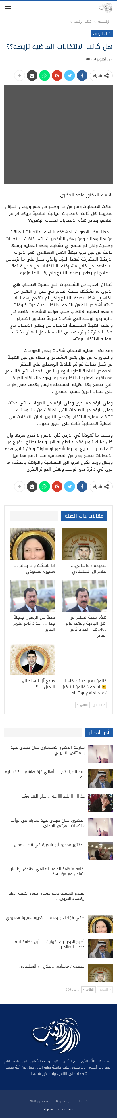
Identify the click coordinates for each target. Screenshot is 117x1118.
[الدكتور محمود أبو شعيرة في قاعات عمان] (100, 851)
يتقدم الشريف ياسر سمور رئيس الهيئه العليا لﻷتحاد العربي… (46, 896)
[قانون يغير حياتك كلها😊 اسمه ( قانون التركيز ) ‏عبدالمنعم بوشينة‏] (84, 660)
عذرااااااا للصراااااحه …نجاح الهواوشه (53, 796)
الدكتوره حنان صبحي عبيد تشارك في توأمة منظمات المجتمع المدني (47, 823)
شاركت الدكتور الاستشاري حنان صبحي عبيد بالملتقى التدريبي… (48, 750)
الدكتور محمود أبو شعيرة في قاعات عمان (49, 845)
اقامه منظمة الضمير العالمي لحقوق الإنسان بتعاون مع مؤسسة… (47, 871)
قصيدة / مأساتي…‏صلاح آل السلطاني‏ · (50, 966)
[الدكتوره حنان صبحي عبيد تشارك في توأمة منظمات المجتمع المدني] (100, 827)
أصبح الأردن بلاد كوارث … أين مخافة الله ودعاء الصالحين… (50, 944)
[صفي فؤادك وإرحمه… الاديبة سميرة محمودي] (100, 924)
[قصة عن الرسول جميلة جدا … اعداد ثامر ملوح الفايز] (32, 596)
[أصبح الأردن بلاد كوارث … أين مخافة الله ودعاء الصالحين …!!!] (100, 948)
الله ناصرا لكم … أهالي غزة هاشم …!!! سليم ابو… (45, 774)
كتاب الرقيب (102, 34)
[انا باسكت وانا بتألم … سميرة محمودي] (32, 544)
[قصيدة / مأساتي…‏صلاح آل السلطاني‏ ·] (84, 544)
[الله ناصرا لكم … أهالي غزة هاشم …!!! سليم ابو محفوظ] (100, 778)
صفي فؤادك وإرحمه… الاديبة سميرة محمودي (45, 918)
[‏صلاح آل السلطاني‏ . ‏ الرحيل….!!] (32, 660)
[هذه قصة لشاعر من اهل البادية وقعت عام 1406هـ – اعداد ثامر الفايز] (84, 596)
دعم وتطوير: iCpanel (58, 1109)
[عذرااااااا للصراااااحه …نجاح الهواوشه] (100, 803)
